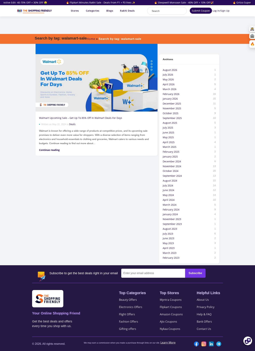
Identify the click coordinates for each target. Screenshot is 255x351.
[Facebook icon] (197, 343)
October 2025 (170, 113)
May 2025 (168, 137)
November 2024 (172, 166)
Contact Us (204, 329)
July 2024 (168, 185)
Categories (92, 10)
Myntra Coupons (171, 300)
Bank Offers (204, 321)
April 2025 (169, 142)
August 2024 (170, 180)
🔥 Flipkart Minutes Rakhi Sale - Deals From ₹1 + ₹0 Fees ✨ (96, 2)
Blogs (109, 10)
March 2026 (169, 89)
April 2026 (169, 84)
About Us (203, 300)
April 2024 (169, 199)
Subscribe (195, 273)
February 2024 (171, 209)
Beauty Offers (128, 300)
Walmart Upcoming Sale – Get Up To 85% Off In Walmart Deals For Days (81, 118)
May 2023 (168, 243)
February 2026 (171, 94)
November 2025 (172, 108)
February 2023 (171, 257)
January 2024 (170, 214)
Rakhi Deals (127, 10)
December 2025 (172, 103)
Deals (72, 124)
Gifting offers (127, 329)
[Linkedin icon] (212, 343)
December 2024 (172, 161)
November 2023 (172, 219)
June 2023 (168, 238)
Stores (75, 10)
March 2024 (169, 204)
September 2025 (172, 118)
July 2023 (168, 233)
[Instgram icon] (204, 343)
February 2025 (171, 151)
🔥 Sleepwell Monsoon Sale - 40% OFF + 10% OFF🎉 (179, 2)
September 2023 (172, 224)
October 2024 (170, 171)
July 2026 (168, 74)
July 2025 (168, 127)
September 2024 (172, 175)
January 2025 (170, 156)
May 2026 (168, 79)
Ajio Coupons (168, 321)
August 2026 (170, 70)
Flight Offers (127, 314)
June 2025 (168, 132)
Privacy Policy (205, 307)
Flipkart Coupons (171, 307)
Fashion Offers (128, 321)
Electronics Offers (130, 307)
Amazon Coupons (171, 314)
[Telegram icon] (219, 343)
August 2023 (170, 228)
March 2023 (169, 253)
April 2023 (169, 248)
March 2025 (169, 146)
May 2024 (168, 195)
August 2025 (170, 122)
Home (91, 39)
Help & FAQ (204, 314)
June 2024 (168, 190)
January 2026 (170, 98)
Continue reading (49, 150)
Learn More (168, 342)
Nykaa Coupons (170, 329)
